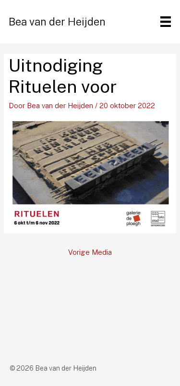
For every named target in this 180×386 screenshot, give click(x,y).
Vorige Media (90, 252)
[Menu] (166, 22)
